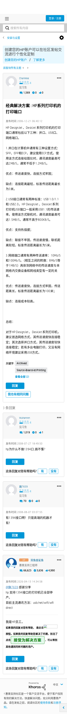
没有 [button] (54, 471)
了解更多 (39, 59)
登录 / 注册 (55, 18)
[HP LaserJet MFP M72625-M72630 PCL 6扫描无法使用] (24, 67)
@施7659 (12, 587)
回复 (15, 386)
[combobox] (33, 28)
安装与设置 (13, 37)
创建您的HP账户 (16, 59)
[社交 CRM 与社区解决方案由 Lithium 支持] (37, 686)
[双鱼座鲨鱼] (11, 563)
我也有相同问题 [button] (18, 394)
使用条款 (45, 702)
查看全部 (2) (22, 376)
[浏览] (6, 18)
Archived (22, 363)
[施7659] (11, 489)
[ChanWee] (11, 81)
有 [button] (42, 471)
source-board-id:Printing (31, 370)
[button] (59, 78)
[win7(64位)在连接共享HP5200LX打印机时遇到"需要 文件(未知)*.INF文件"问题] (27, 67)
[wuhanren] (11, 421)
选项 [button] (61, 38)
